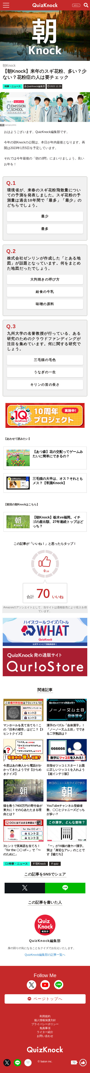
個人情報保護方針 (45, 1020)
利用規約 (45, 1016)
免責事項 (45, 1028)
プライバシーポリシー (45, 1024)
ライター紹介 (45, 1032)
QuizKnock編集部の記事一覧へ (45, 954)
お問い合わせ (45, 1036)
